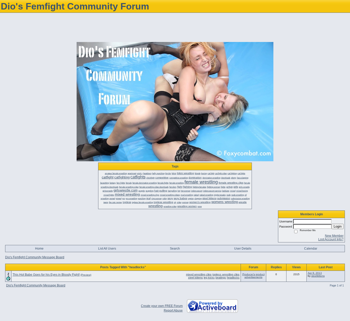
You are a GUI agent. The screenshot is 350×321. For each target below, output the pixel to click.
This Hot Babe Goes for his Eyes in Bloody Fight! (46, 274)
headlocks (233, 277)
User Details (242, 248)
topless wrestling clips (226, 274)
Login (338, 226)
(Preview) (85, 274)
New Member (334, 236)
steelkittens (318, 275)
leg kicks (209, 277)
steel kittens (195, 277)
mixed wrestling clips (199, 274)
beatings (220, 277)
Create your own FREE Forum (162, 306)
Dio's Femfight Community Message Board (34, 257)
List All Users (107, 248)
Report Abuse (173, 310)
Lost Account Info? (331, 239)
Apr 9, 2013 (315, 273)
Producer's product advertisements (253, 276)
